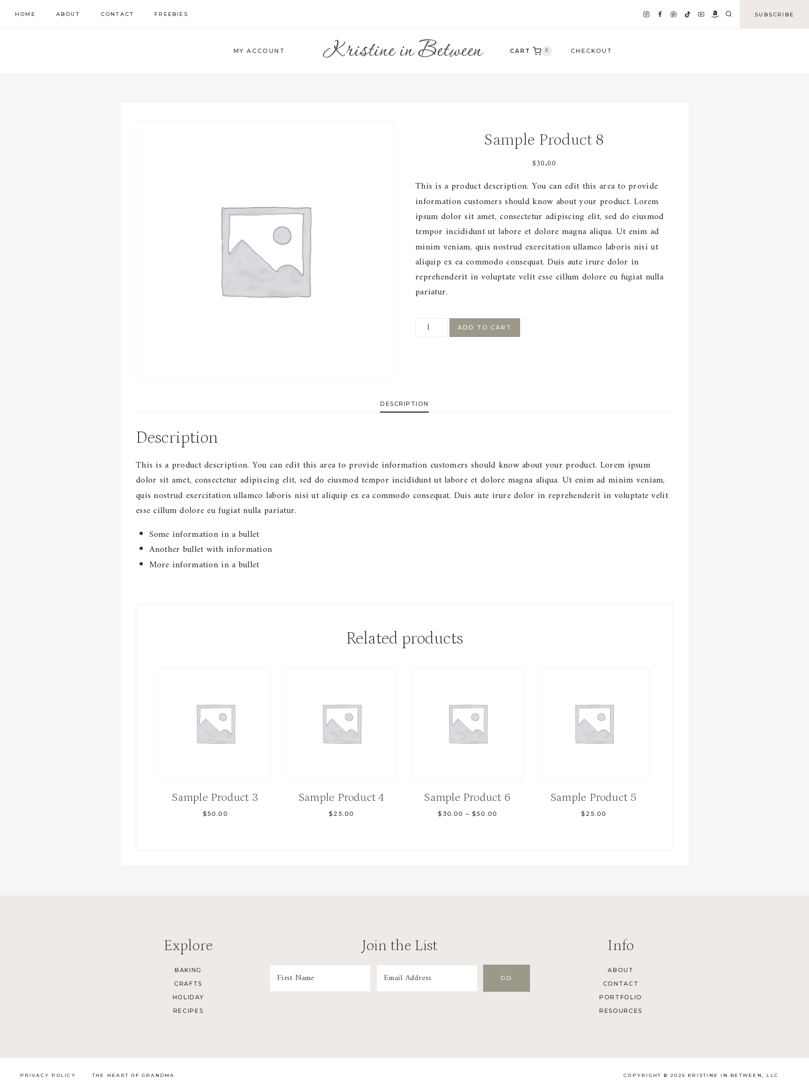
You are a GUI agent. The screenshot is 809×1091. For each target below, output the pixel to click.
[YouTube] (701, 14)
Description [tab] (404, 403)
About (68, 14)
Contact (117, 14)
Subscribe (774, 14)
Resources (620, 1010)
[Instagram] (646, 14)
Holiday (188, 997)
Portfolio (620, 997)
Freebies (171, 14)
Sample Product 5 (594, 797)
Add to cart (485, 327)
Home (25, 14)
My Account (259, 50)
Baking (188, 970)
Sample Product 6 (467, 797)
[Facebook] (660, 14)
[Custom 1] (715, 14)
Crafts (188, 983)
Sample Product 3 (215, 797)
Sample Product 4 (341, 797)
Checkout (591, 50)
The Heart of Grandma (133, 1075)
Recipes (188, 1010)
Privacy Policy (48, 1075)
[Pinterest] (674, 14)
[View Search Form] (728, 14)
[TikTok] (687, 14)
